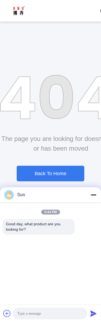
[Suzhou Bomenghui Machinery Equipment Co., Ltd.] (19, 11)
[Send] (93, 313)
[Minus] (93, 195)
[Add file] (7, 313)
